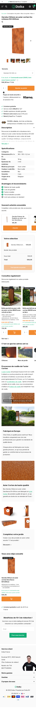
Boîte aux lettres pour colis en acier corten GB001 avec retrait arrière (11, 310)
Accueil (4, 13)
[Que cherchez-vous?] (6, 6)
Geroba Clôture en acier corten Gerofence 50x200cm (10, 580)
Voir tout (5, 338)
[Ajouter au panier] (14, 332)
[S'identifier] (30, 6)
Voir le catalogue (3, 6)
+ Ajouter (15, 228)
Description (7, 128)
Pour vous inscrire (18, 635)
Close (18, 673)
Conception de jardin (13, 13)
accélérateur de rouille (14, 381)
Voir (4, 144)
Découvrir (6, 544)
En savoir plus (24, 508)
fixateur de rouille (14, 386)
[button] (2, 1)
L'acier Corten (6, 372)
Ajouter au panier (21, 88)
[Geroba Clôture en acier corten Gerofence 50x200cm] (11, 565)
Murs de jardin (25, 13)
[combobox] (18, 73)
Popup (17, 80)
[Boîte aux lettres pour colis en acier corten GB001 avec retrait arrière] (11, 296)
